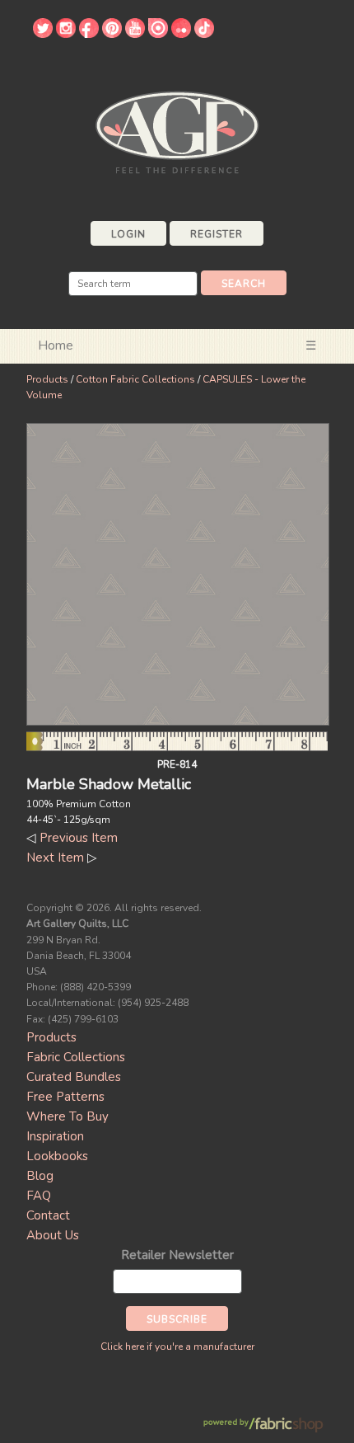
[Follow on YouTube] (135, 34)
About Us (52, 1235)
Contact (48, 1215)
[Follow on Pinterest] (112, 34)
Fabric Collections (75, 1057)
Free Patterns (65, 1096)
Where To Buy (67, 1116)
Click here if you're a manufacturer (177, 1346)
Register (216, 234)
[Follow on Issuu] (158, 34)
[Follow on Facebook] (89, 34)
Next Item (55, 857)
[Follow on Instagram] (66, 34)
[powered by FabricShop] (263, 1425)
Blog (40, 1176)
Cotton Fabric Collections (135, 379)
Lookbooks (57, 1156)
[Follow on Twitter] (43, 34)
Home (55, 345)
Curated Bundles (73, 1077)
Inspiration (55, 1136)
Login (128, 234)
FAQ (38, 1195)
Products (47, 379)
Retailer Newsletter (177, 1255)
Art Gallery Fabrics (177, 130)
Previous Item (79, 838)
